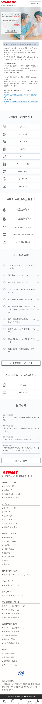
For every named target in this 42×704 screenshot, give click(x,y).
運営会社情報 (9, 657)
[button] (16, 38)
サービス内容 (9, 486)
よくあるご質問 (10, 541)
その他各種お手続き (11, 617)
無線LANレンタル (10, 527)
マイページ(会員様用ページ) (14, 606)
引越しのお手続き (10, 635)
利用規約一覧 (9, 653)
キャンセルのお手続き (12, 613)
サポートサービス (10, 523)
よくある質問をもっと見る (19, 363)
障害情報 (7, 564)
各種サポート (9, 537)
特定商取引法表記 (10, 661)
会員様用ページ (35, 3)
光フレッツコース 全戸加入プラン (17, 574)
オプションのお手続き (12, 631)
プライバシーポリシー (12, 665)
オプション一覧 (10, 508)
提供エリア (8, 490)
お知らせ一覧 (20, 461)
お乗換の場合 (9, 549)
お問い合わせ (9, 556)
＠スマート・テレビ (11, 519)
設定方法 (7, 553)
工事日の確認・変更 (11, 610)
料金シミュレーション (12, 494)
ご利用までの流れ (10, 545)
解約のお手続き (10, 639)
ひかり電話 (8, 516)
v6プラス (7, 512)
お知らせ (7, 560)
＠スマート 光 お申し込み (13, 595)
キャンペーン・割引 (11, 497)
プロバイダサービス (11, 585)
